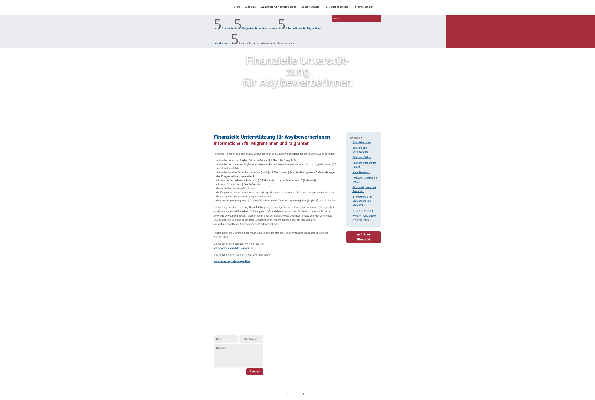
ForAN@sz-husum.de (286, 362)
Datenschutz (295, 393)
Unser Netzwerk (310, 6)
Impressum (280, 393)
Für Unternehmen (363, 6)
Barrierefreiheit (312, 393)
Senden (255, 371)
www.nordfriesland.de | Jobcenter (233, 248)
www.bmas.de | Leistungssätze (232, 261)
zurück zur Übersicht (364, 237)
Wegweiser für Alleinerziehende (278, 6)
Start (237, 6)
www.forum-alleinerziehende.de (292, 366)
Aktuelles (250, 6)
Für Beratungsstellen (336, 6)
